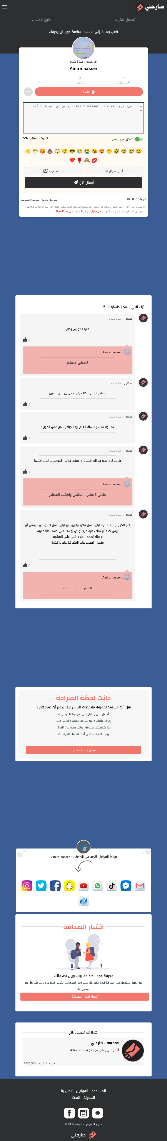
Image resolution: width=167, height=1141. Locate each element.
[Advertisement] (83, 256)
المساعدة (98, 1090)
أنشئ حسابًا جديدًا (65, 211)
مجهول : (120, 318)
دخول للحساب (42, 20)
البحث (76, 1097)
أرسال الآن (86, 183)
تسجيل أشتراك (125, 20)
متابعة (86, 92)
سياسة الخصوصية (30, 199)
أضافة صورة (55, 171)
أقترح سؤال (114, 171)
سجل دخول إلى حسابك (90, 211)
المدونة (88, 1097)
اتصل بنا (67, 1090)
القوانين (81, 1090)
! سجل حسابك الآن (84, 750)
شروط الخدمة (49, 199)
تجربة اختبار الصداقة (85, 997)
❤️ (72, 160)
